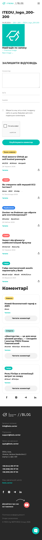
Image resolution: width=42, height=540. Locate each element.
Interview (26, 347)
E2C (11, 191)
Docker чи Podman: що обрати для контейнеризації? (19, 213)
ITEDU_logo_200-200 (31, 23)
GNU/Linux (26, 275)
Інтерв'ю (9, 331)
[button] (39, 3)
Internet (6, 247)
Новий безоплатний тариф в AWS (20, 304)
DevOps (16, 347)
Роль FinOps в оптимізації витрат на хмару (19, 374)
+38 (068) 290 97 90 (10, 469)
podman (15, 219)
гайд (17, 191)
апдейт (22, 163)
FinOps (16, 379)
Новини (9, 298)
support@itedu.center (11, 435)
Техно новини (9, 152)
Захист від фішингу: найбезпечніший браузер (16, 241)
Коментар (6, 71)
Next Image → (7, 53)
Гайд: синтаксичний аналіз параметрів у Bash (17, 269)
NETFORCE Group (19, 522)
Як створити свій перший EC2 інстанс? (18, 185)
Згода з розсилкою (10, 518)
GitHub (14, 163)
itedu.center (7, 483)
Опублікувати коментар (21, 142)
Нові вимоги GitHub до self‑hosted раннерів (15, 158)
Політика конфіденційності (13, 515)
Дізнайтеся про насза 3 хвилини (10, 505)
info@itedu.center (9, 426)
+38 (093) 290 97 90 (10, 472)
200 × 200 (16, 23)
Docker (6, 219)
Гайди (6, 263)
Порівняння (9, 208)
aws (5, 191)
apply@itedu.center (10, 444)
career (8, 347)
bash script (8, 275)
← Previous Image (9, 50)
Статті (6, 180)
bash (17, 275)
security (16, 247)
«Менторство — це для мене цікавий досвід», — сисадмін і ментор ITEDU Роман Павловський (21, 340)
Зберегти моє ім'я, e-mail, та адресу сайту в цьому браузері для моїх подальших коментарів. (20, 113)
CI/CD (5, 163)
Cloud (8, 379)
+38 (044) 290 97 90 (10, 466)
